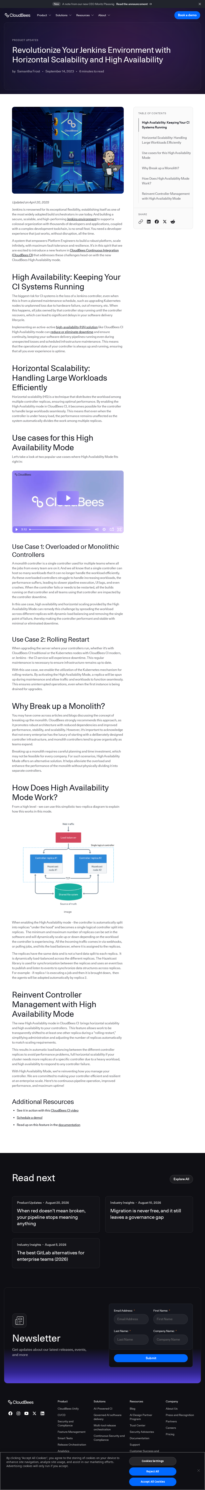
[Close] (198, 1470)
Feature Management (71, 1431)
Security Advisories (142, 1431)
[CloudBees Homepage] (20, 1402)
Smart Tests (65, 1438)
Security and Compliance (65, 1423)
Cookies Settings (153, 1461)
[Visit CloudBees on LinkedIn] (42, 1413)
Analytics (63, 1451)
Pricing (170, 1434)
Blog (132, 1408)
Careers (171, 1427)
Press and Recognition (180, 1415)
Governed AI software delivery (108, 1417)
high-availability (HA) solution (77, 327)
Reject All (152, 1471)
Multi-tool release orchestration (105, 1427)
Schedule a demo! (29, 1118)
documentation (69, 1125)
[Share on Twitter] (164, 221)
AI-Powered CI (103, 1408)
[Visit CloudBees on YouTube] (26, 1413)
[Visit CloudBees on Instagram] (18, 1413)
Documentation (139, 1438)
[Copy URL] (140, 221)
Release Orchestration (72, 1444)
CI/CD (61, 1415)
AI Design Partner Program (141, 1417)
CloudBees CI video (64, 1110)
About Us (172, 1408)
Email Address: (124, 1310)
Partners (171, 1421)
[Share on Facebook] (156, 221)
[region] (102, 1471)
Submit (151, 1358)
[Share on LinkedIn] (148, 221)
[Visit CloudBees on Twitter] (34, 1413)
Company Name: (165, 1331)
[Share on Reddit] (172, 221)
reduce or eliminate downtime (71, 332)
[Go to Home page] (17, 15)
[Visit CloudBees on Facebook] (10, 1413)
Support (135, 1444)
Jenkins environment (81, 219)
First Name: (161, 1310)
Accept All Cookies (153, 1481)
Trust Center (137, 1425)
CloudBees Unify (68, 1408)
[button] (44, 15)
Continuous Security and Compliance (109, 1437)
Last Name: (122, 1331)
